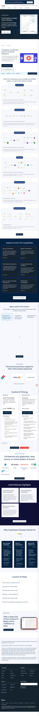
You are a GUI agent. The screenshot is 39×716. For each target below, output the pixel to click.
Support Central (23, 670)
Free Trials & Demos (16, 5)
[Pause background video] (35, 60)
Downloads (22, 675)
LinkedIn (13, 684)
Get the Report (30, 2)
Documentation (32, 673)
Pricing (13, 73)
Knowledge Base (32, 670)
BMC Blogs (4, 689)
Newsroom (12, 677)
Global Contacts (13, 675)
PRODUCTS (3, 45)
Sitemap (3, 677)
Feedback (12, 673)
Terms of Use (31, 706)
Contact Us (28, 5)
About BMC (27, 7)
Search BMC (23, 681)
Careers (3, 675)
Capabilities (8, 73)
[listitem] (7, 377)
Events (11, 670)
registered (29, 707)
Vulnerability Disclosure (24, 673)
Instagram (4, 692)
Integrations (18, 73)
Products (9, 7)
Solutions (3, 7)
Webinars (3, 673)
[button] (19, 582)
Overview (3, 73)
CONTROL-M (9, 45)
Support (20, 7)
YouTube (13, 687)
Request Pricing (23, 5)
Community (4, 684)
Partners (15, 7)
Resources (31, 675)
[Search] (36, 684)
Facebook (4, 687)
